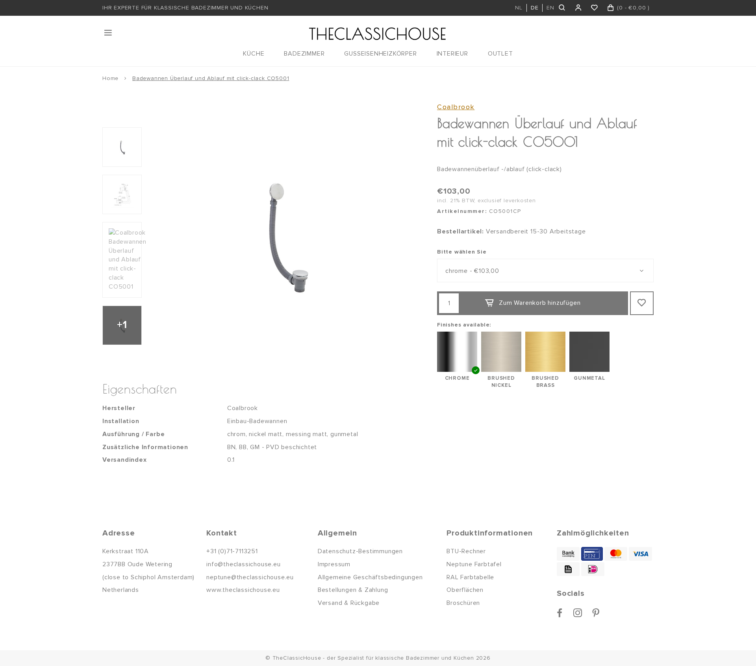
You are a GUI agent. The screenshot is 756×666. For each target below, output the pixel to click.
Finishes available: (464, 324)
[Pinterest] (596, 613)
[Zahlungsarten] (568, 554)
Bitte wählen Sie (462, 251)
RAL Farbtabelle (470, 577)
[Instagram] (578, 613)
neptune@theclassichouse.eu (250, 577)
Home (110, 78)
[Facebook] (560, 613)
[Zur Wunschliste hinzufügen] (642, 303)
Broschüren (463, 603)
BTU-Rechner (466, 551)
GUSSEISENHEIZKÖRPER (380, 54)
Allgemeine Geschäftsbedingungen (370, 577)
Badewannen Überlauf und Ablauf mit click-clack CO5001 (210, 78)
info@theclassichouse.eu (243, 564)
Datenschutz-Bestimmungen (360, 551)
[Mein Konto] (579, 8)
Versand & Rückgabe (349, 603)
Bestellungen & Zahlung (353, 590)
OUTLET (500, 54)
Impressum (334, 564)
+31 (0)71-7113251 (232, 551)
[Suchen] (562, 8)
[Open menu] (108, 32)
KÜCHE (253, 54)
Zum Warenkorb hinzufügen (539, 303)
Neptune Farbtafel (474, 564)
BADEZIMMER (304, 54)
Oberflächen (465, 590)
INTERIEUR (452, 54)
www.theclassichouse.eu (243, 590)
